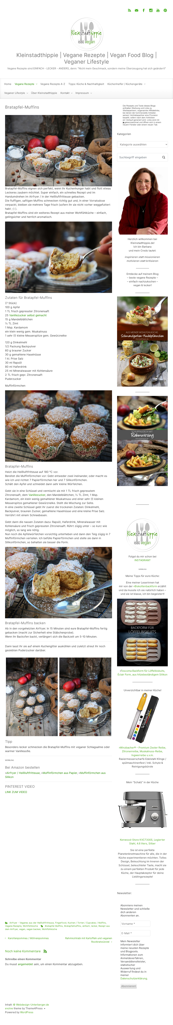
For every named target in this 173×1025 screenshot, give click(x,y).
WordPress (26, 1012)
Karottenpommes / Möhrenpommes (28, 938)
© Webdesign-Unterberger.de (31, 1004)
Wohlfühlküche (30, 926)
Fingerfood (60, 923)
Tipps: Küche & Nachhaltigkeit (86, 84)
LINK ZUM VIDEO (16, 792)
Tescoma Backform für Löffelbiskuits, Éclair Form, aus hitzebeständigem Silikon (142, 672)
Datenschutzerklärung (133, 978)
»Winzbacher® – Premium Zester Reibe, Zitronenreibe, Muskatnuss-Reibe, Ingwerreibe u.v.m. (142, 751)
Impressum (82, 93)
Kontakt (64, 93)
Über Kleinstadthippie (44, 93)
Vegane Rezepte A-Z (52, 84)
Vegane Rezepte (24, 84)
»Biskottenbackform (145, 586)
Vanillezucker (37, 495)
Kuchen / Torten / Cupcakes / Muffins (87, 923)
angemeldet (25, 964)
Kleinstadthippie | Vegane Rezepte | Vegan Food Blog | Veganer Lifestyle (86, 58)
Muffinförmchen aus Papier (60, 773)
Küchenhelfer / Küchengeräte (124, 84)
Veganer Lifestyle (14, 93)
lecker (94, 926)
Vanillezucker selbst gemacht (28, 315)
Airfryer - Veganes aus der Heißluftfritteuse (31, 923)
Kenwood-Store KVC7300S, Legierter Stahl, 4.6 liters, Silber (142, 841)
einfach (86, 926)
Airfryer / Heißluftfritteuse (23, 773)
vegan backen (34, 929)
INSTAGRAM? (142, 560)
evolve (9, 1008)
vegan (22, 929)
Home (7, 84)
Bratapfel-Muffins (54, 926)
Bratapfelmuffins (72, 926)
